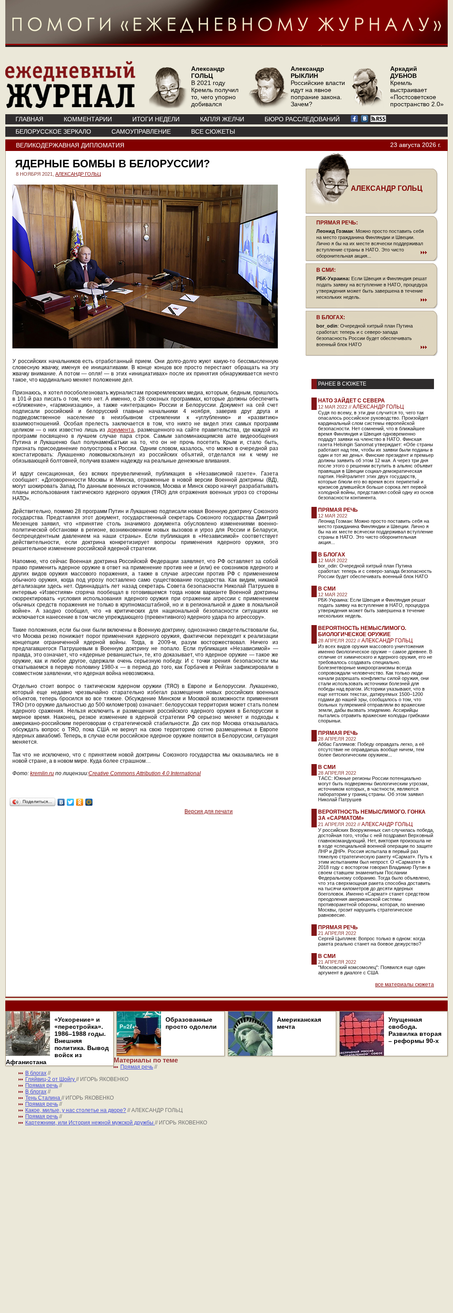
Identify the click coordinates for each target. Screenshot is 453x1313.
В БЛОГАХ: (330, 317)
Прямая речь (338, 510)
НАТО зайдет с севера (351, 401)
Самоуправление (141, 131)
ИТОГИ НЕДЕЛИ (156, 119)
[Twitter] (70, 802)
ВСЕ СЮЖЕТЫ (213, 131)
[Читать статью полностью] (371, 252)
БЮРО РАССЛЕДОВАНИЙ (302, 119)
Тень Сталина (43, 1098)
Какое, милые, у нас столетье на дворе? (75, 1110)
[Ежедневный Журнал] (70, 106)
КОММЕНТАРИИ (88, 119)
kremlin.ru (42, 773)
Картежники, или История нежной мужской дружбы (90, 1123)
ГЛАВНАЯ (29, 119)
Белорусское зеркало (53, 131)
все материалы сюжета (404, 984)
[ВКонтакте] (61, 802)
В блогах (331, 555)
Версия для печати (208, 811)
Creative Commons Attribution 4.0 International (144, 773)
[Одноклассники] (79, 802)
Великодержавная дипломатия (70, 145)
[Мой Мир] (89, 802)
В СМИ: (326, 270)
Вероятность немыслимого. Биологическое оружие (362, 631)
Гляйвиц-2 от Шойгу (50, 1079)
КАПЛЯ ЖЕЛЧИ (222, 119)
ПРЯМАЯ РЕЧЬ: (337, 223)
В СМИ (327, 589)
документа (120, 430)
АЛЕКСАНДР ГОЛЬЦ (78, 174)
